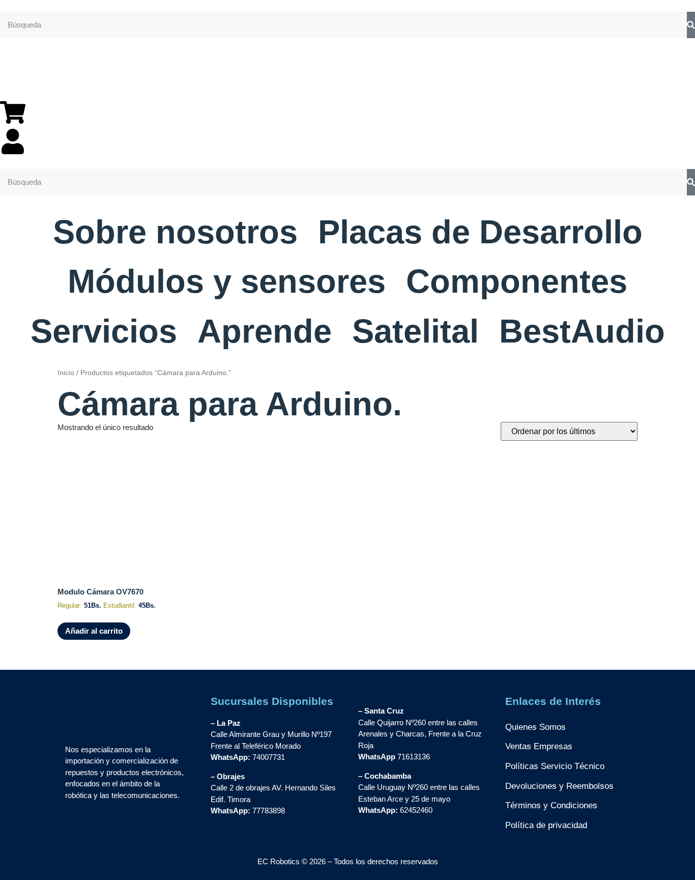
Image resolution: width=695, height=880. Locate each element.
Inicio (65, 373)
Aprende (264, 331)
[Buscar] (691, 25)
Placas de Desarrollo (480, 231)
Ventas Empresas (538, 746)
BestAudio (582, 331)
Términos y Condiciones (551, 805)
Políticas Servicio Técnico (554, 766)
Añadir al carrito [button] (94, 631)
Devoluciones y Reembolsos (559, 786)
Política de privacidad (546, 825)
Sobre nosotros (175, 231)
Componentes (516, 281)
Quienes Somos (535, 727)
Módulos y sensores (227, 281)
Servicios (104, 331)
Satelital (415, 331)
